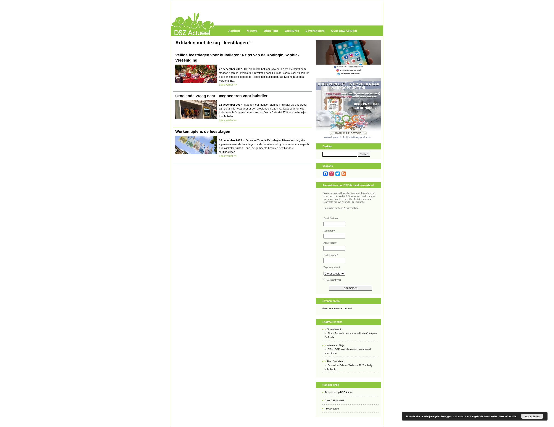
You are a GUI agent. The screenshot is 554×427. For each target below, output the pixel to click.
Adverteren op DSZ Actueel (339, 392)
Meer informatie (507, 416)
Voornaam (329, 230)
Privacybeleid (332, 408)
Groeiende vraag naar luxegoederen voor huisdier (221, 96)
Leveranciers (315, 30)
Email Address (331, 218)
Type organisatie (332, 267)
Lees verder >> (228, 84)
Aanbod (234, 30)
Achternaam (330, 242)
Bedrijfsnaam (331, 255)
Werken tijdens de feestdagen (202, 131)
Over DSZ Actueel (344, 30)
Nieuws (251, 30)
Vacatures (292, 30)
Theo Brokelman (335, 361)
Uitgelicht (271, 30)
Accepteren (532, 416)
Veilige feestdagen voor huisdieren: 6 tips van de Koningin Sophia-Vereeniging (237, 57)
